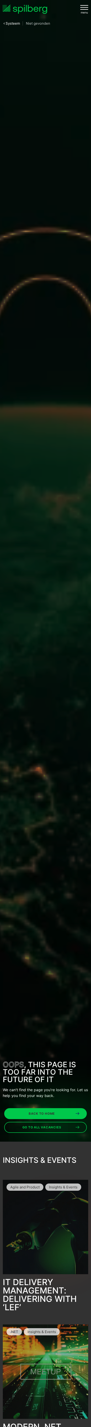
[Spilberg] (25, 9)
